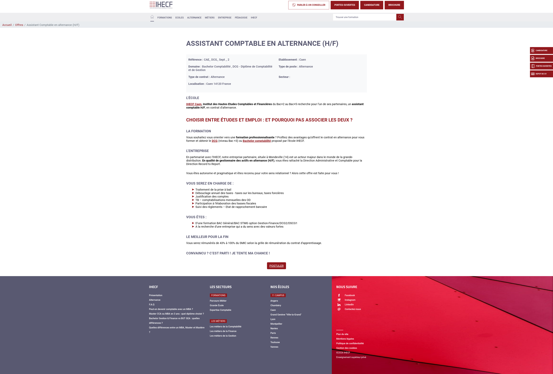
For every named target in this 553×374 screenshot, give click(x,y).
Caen (273, 310)
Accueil (7, 25)
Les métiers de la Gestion (223, 335)
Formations (164, 17)
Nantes (274, 328)
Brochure (394, 5)
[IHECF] (164, 5)
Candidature (371, 5)
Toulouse (275, 342)
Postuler (276, 265)
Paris (273, 333)
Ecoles (179, 17)
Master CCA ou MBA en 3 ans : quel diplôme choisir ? (176, 313)
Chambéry (275, 305)
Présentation (155, 295)
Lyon (272, 319)
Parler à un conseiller (311, 5)
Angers (274, 300)
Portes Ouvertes (344, 5)
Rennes (274, 337)
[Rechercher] (400, 17)
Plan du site (342, 334)
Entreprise (224, 17)
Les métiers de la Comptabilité (225, 326)
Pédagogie (241, 17)
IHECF (254, 17)
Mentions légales (345, 338)
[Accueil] (152, 17)
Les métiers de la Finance (223, 331)
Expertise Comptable (220, 310)
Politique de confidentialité (350, 343)
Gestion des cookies (346, 348)
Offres (19, 25)
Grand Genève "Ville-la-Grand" (285, 314)
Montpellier (276, 323)
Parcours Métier (218, 300)
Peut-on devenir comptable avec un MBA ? (171, 309)
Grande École (217, 305)
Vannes (274, 346)
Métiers (210, 17)
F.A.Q (151, 304)
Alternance (194, 17)
